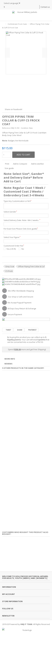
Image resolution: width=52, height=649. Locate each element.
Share (19, 330)
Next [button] (44, 53)
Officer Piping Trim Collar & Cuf (31, 266)
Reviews (8, 363)
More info (9, 358)
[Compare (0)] (37, 7)
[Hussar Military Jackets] (26, 15)
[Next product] (49, 27)
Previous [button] (7, 53)
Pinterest (32, 330)
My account (8, 594)
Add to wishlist (37, 163)
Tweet (8, 330)
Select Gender (10, 212)
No (23, 249)
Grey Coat (9, 266)
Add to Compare (20, 163)
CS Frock (9, 271)
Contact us (45, 7)
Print (7, 163)
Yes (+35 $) (11, 249)
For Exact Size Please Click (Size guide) (21, 229)
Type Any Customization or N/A (17, 201)
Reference (6, 128)
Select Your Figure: (12, 237)
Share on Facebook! (13, 109)
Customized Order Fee (14, 246)
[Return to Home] (3, 24)
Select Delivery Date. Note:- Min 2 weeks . (22, 220)
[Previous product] (45, 27)
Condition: (25, 128)
